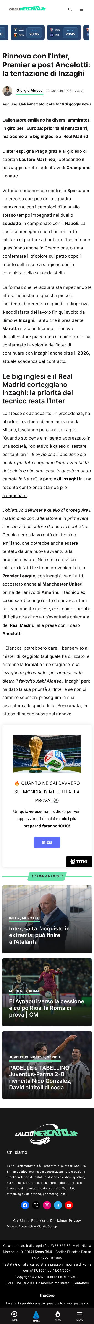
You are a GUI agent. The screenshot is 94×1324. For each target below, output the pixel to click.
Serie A (54, 1057)
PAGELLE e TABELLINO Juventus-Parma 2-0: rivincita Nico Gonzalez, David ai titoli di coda (40, 1078)
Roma (34, 991)
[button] (70, 9)
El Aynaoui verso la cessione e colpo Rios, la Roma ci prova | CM (46, 1008)
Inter (14, 918)
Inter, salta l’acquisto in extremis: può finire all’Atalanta (39, 935)
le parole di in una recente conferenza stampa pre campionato (46, 487)
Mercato (31, 918)
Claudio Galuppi (47, 1226)
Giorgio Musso (29, 90)
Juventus (18, 1057)
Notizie (37, 1057)
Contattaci (81, 1283)
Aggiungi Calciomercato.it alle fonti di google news (46, 104)
